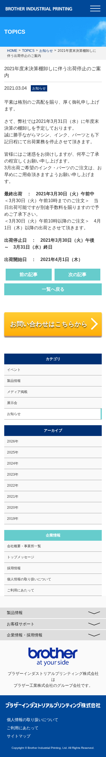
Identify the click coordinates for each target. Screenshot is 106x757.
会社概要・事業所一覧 (24, 546)
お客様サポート (20, 624)
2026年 (12, 441)
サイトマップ (19, 736)
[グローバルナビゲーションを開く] (95, 8)
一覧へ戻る (53, 289)
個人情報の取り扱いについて (29, 579)
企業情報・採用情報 (24, 635)
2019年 (12, 519)
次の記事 (77, 274)
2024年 (12, 463)
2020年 (12, 508)
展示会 (12, 403)
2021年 (12, 497)
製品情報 (14, 381)
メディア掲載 (17, 392)
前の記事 (29, 274)
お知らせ (39, 88)
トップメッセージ (20, 557)
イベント (14, 370)
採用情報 (14, 568)
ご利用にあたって (20, 590)
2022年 (12, 485)
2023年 (12, 474)
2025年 (12, 452)
